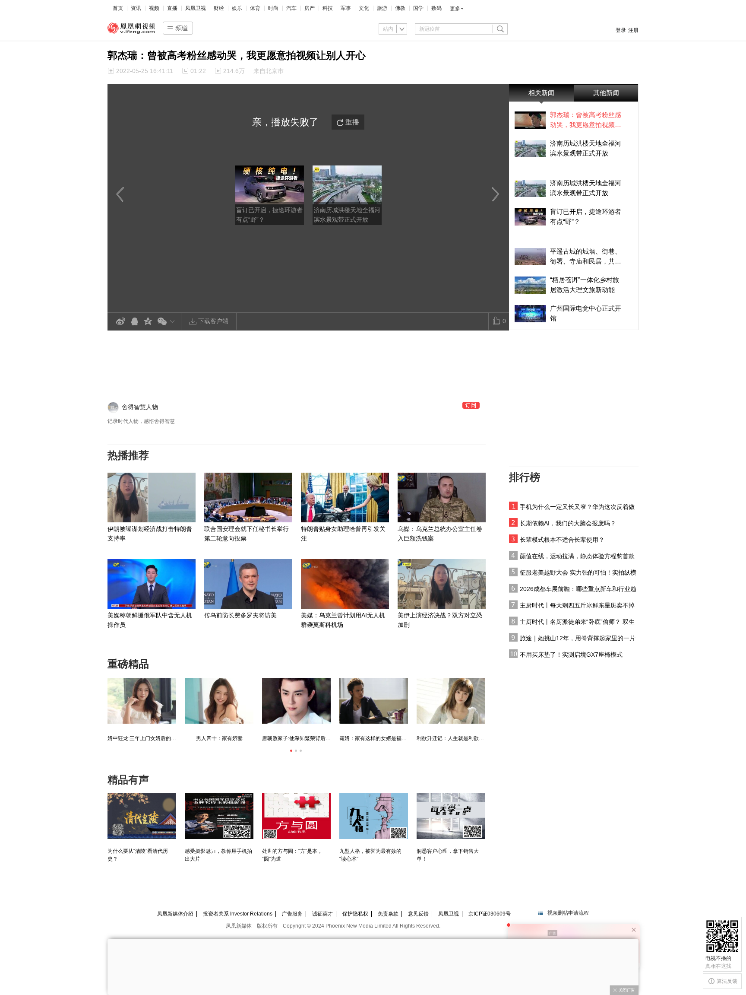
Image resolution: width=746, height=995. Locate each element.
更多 (455, 9)
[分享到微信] (168, 321)
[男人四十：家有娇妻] (219, 701)
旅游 (382, 8)
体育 (255, 8)
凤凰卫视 (195, 8)
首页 (118, 8)
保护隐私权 (355, 914)
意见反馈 (418, 914)
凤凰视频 (131, 28)
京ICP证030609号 (489, 914)
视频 (154, 8)
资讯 (136, 8)
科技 (327, 8)
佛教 (400, 8)
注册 (633, 30)
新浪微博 (120, 321)
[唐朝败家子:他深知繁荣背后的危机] (296, 701)
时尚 (273, 8)
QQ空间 (148, 321)
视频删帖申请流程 (568, 913)
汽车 (291, 8)
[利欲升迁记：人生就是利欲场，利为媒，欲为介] (451, 701)
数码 (436, 8)
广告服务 (292, 914)
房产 (309, 8)
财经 (219, 8)
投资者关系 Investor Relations (237, 914)
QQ (134, 321)
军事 (346, 8)
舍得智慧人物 (140, 407)
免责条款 (388, 914)
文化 (364, 8)
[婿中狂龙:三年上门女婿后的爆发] (141, 701)
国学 (418, 8)
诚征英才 (322, 914)
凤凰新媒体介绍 (175, 914)
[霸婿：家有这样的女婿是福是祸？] (373, 701)
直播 (172, 8)
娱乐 (237, 8)
